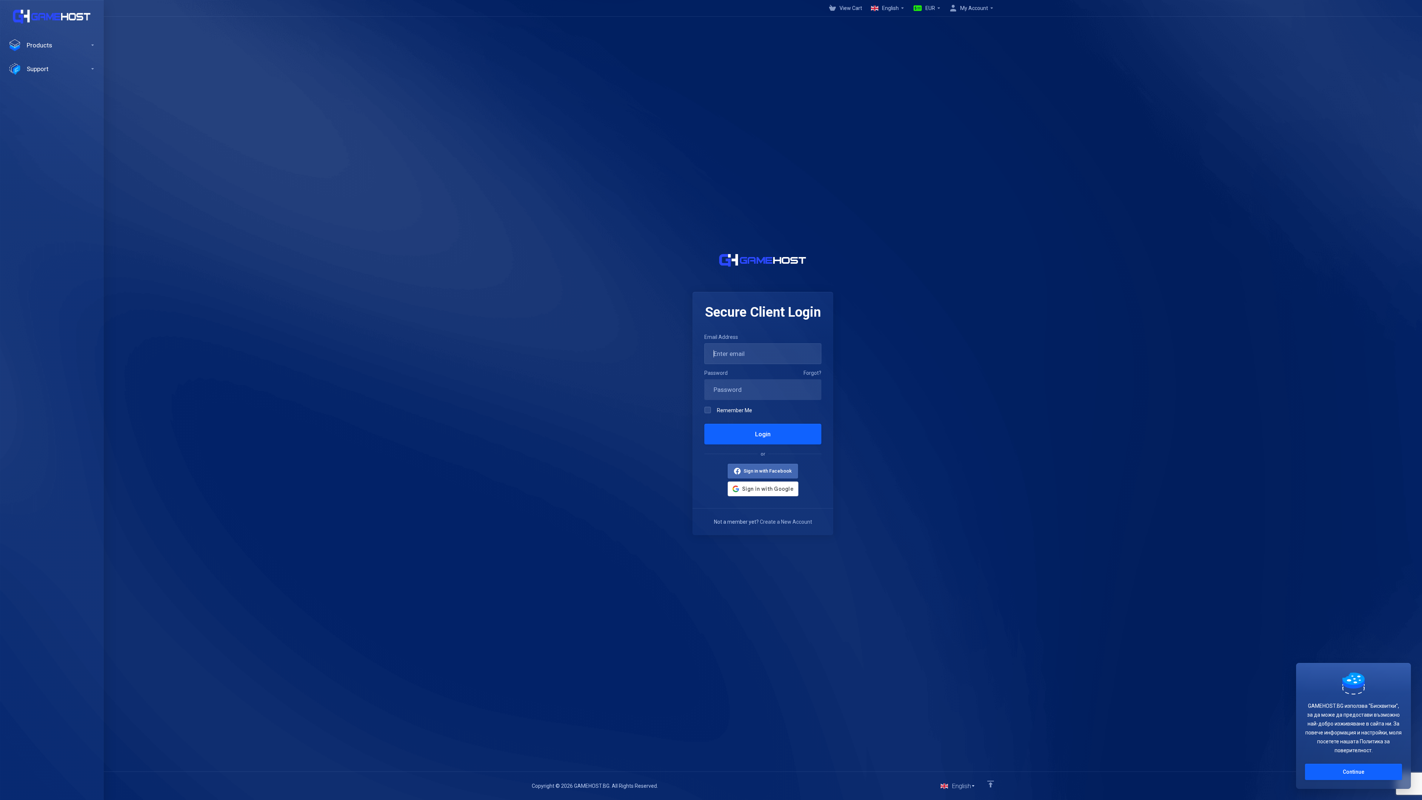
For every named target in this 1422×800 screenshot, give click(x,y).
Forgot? (812, 373)
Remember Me (734, 410)
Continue (1353, 772)
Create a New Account (786, 522)
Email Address (721, 337)
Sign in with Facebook (768, 471)
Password (716, 373)
